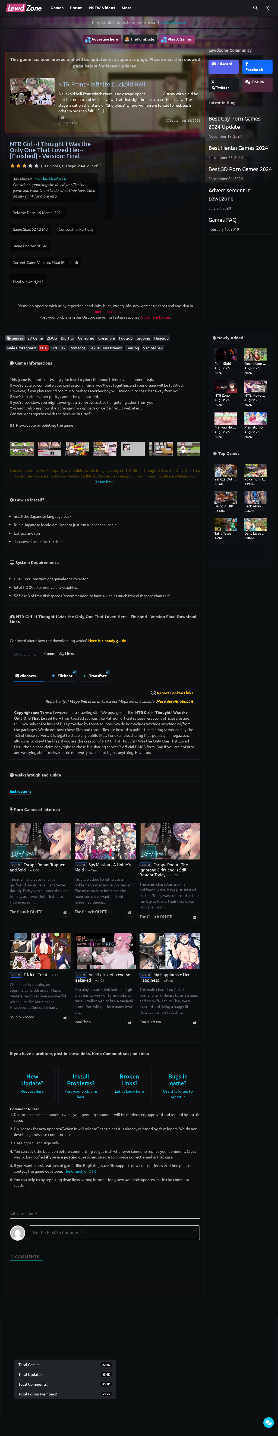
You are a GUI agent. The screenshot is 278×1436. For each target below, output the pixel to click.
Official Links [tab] (25, 654)
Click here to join (155, 317)
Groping (143, 337)
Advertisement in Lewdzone (229, 194)
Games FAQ (222, 219)
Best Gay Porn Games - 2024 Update (236, 122)
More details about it (174, 701)
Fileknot (64, 675)
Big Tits (67, 337)
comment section (105, 311)
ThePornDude (142, 38)
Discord (224, 63)
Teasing (132, 347)
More (127, 7)
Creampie (106, 337)
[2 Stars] (18, 165)
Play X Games (176, 39)
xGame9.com (173, 22)
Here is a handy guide (107, 640)
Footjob (125, 337)
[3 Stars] (24, 165)
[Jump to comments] (268, 1422)
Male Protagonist (21, 347)
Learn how (104, 481)
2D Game (35, 337)
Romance (78, 347)
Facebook (254, 69)
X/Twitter (220, 87)
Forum (76, 7)
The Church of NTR (50, 178)
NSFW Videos (102, 7)
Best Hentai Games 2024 (238, 147)
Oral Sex (58, 347)
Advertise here (101, 39)
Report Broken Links (175, 692)
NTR (44, 347)
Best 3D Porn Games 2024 (240, 168)
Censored (86, 337)
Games (57, 7)
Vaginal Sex (153, 347)
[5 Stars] (36, 165)
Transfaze (97, 675)
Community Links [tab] (59, 653)
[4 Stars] (30, 165)
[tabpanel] (105, 674)
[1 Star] (12, 165)
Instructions (20, 791)
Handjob (161, 337)
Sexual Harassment (106, 347)
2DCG (52, 337)
